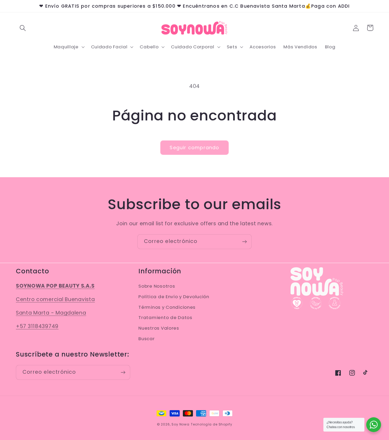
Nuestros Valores (158, 328)
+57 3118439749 (37, 326)
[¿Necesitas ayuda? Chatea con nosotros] (373, 424)
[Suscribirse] (244, 241)
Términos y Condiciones (167, 307)
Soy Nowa (180, 424)
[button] (23, 28)
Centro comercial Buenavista (55, 299)
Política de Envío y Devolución (173, 296)
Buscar (146, 338)
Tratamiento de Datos (165, 317)
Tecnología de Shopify (211, 424)
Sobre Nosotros (156, 286)
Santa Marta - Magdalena (51, 312)
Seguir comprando (194, 147)
